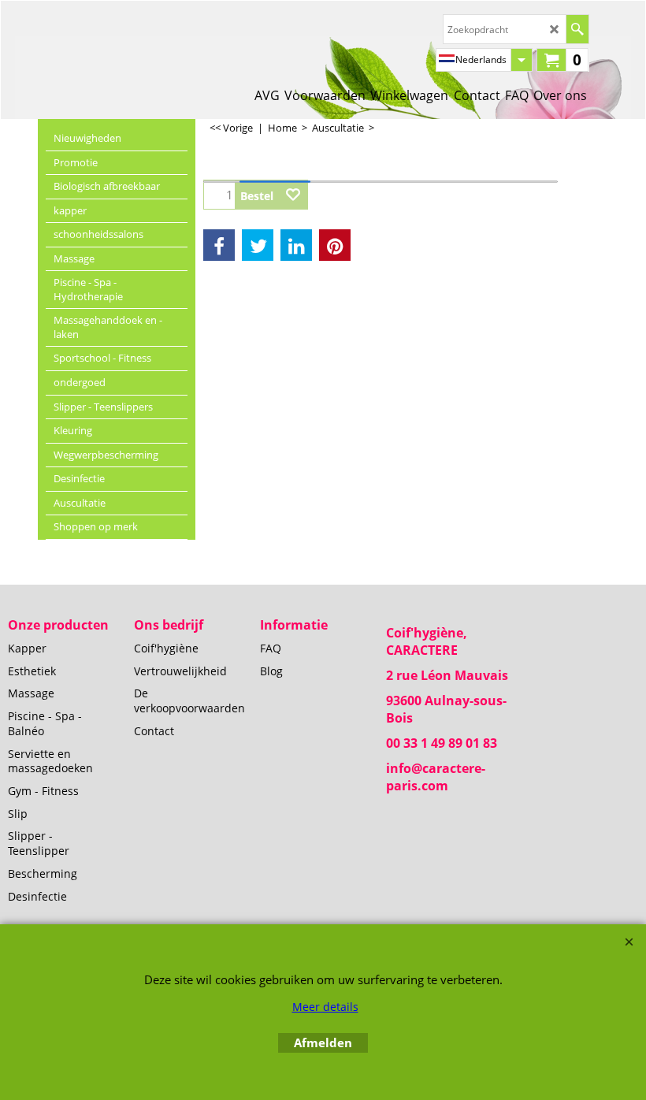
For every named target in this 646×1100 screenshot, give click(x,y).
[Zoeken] (577, 29)
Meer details (325, 1006)
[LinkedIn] (296, 245)
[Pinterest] (335, 245)
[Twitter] (257, 245)
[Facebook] (219, 245)
